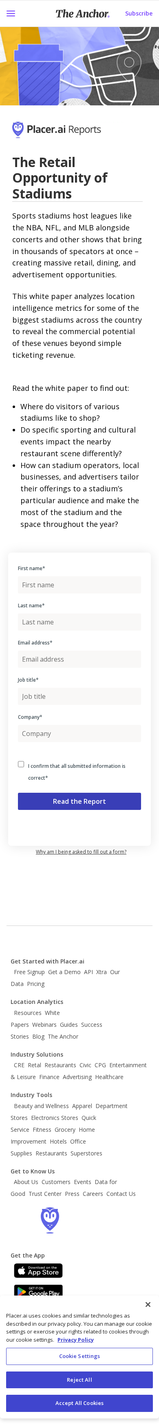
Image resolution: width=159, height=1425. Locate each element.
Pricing (35, 984)
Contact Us (121, 1194)
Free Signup (29, 972)
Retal (34, 1065)
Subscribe (138, 13)
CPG (100, 1065)
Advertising (77, 1077)
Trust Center (45, 1194)
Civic (85, 1065)
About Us (26, 1182)
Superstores (86, 1153)
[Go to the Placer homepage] (50, 1220)
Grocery (65, 1129)
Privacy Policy (75, 1339)
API (88, 972)
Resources (28, 1013)
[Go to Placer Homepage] (68, 134)
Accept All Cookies (79, 1403)
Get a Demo (64, 972)
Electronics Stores (54, 1118)
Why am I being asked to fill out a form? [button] (81, 851)
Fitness (42, 1129)
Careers (93, 1194)
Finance (49, 1077)
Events (82, 1182)
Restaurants (60, 1065)
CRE (19, 1065)
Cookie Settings (79, 1356)
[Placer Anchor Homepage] (83, 13)
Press (72, 1194)
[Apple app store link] (38, 1270)
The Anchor (63, 1036)
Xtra (101, 972)
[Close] (148, 1304)
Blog (38, 1036)
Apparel (82, 1106)
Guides (69, 1024)
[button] (11, 13)
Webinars (44, 1024)
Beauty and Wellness (41, 1106)
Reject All (79, 1379)
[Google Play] (38, 1292)
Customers (56, 1182)
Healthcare (109, 1077)
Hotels (58, 1141)
